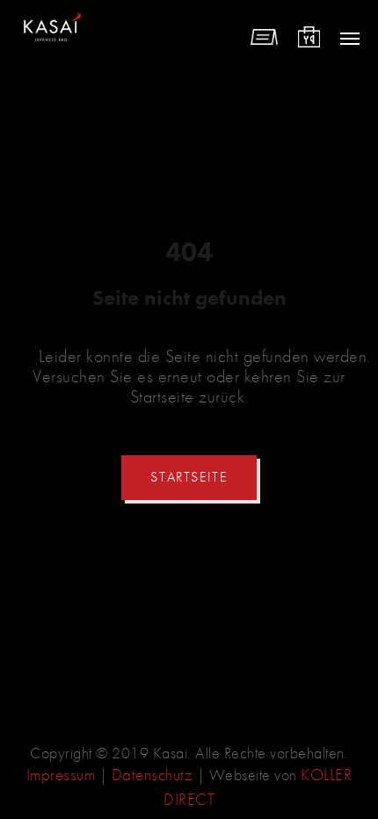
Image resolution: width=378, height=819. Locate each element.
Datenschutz (152, 775)
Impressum (61, 775)
